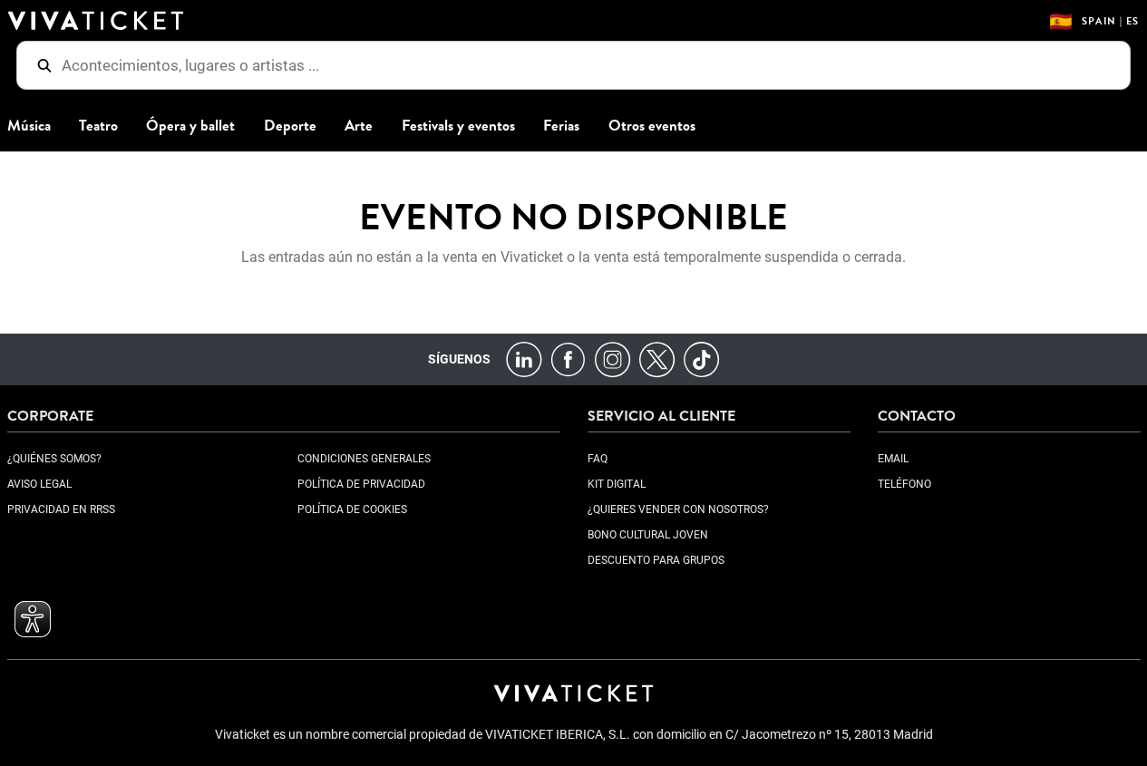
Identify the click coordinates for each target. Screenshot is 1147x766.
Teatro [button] (98, 125)
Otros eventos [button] (651, 125)
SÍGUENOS (459, 359)
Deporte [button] (290, 125)
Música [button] (29, 125)
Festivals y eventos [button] (458, 125)
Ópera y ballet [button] (190, 125)
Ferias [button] (561, 125)
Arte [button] (359, 125)
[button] (33, 619)
